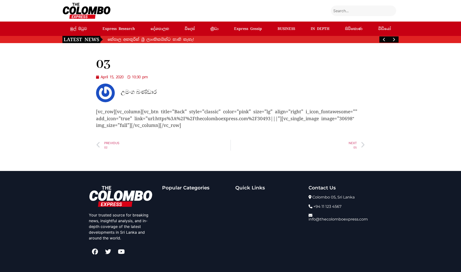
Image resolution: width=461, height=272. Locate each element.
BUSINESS (286, 28)
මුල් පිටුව (78, 28)
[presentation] (384, 39)
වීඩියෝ (384, 28)
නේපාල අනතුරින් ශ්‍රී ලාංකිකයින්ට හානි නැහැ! (151, 39)
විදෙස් (190, 28)
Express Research (119, 28)
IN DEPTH (320, 28)
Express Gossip (248, 28)
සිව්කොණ (354, 28)
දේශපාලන (160, 28)
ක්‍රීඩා (214, 28)
